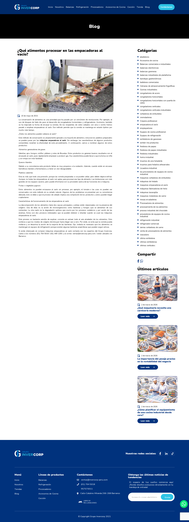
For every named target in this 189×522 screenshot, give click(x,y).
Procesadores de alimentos (152, 203)
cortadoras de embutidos (150, 114)
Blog (147, 7)
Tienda (140, 7)
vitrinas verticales (147, 245)
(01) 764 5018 (88, 484)
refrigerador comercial (149, 224)
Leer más (145, 316)
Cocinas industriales (148, 89)
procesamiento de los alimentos (154, 207)
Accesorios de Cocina (115, 7)
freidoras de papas (148, 146)
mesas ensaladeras (148, 199)
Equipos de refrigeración (150, 135)
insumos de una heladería (151, 161)
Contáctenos (166, 7)
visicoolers (144, 235)
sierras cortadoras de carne (151, 227)
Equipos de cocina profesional (153, 132)
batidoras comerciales (149, 82)
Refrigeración (82, 7)
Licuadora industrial (148, 168)
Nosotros (59, 7)
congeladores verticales (150, 106)
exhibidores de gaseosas (150, 139)
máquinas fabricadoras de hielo (153, 189)
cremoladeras (146, 117)
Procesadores (97, 7)
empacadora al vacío (149, 124)
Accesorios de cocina (149, 60)
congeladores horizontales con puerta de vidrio (157, 101)
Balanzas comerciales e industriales (155, 64)
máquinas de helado (149, 181)
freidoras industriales (149, 154)
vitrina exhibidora (147, 238)
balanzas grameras (148, 71)
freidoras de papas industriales (153, 150)
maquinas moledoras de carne (153, 196)
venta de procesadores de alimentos (156, 231)
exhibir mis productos (149, 143)
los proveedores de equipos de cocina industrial (156, 173)
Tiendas (18, 489)
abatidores (144, 57)
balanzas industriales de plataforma (155, 75)
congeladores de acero (150, 93)
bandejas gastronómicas (150, 79)
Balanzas (70, 7)
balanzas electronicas (149, 68)
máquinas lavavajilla (149, 192)
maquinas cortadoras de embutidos (155, 178)
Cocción (131, 7)
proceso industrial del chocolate (153, 210)
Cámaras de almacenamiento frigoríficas (157, 86)
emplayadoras (146, 128)
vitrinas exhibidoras (148, 242)
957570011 (87, 489)
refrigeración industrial (149, 220)
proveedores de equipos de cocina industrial (155, 215)
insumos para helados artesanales (155, 164)
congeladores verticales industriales (155, 110)
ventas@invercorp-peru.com (94, 480)
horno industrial (147, 157)
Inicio (50, 7)
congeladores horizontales (151, 97)
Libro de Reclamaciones (90, 502)
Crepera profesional (148, 121)
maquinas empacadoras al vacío (154, 185)
